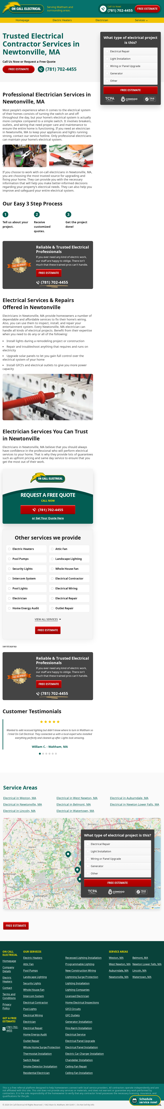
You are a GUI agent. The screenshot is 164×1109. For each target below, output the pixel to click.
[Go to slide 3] (46, 754)
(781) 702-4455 (54, 282)
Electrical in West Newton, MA (77, 798)
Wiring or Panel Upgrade (125, 66)
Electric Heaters (62, 20)
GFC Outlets (72, 1015)
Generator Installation (78, 1021)
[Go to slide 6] (56, 754)
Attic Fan (28, 964)
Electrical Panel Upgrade (80, 1041)
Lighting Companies (77, 989)
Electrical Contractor (35, 1002)
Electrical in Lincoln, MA (19, 811)
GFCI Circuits (73, 1009)
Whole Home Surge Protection (41, 1047)
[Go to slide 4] (49, 754)
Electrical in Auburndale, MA (129, 798)
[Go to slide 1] (40, 754)
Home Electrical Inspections (82, 1002)
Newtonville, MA (118, 977)
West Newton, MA (120, 964)
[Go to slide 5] (53, 754)
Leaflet (157, 907)
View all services (46, 619)
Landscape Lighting (35, 977)
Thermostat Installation (37, 1053)
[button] (77, 870)
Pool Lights (30, 1009)
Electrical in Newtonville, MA (22, 804)
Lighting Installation (77, 983)
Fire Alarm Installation (78, 1028)
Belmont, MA (140, 957)
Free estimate (147, 9)
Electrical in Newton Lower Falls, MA (134, 804)
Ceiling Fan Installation (79, 1073)
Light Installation (120, 58)
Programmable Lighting (79, 964)
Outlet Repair (31, 1041)
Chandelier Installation (79, 1060)
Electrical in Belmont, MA (74, 804)
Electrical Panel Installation (81, 1047)
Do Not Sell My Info (85, 1104)
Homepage (22, 20)
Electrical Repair (120, 51)
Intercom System (33, 996)
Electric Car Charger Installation (84, 1053)
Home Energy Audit (35, 1034)
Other (113, 81)
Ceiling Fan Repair (76, 1066)
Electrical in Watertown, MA (75, 811)
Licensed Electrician (77, 996)
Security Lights (32, 983)
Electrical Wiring (33, 1015)
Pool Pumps (30, 970)
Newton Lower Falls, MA (146, 964)
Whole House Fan (33, 989)
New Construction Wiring (80, 970)
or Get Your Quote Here (48, 518)
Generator (116, 73)
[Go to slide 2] (43, 754)
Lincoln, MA (139, 970)
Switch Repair (31, 1060)
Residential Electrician (36, 1073)
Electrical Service (75, 1034)
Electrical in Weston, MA (19, 798)
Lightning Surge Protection (81, 977)
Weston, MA (116, 957)
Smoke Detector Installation (40, 1066)
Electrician (102, 20)
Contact (7, 988)
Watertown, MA (141, 977)
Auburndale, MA (118, 970)
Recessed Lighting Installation (83, 957)
